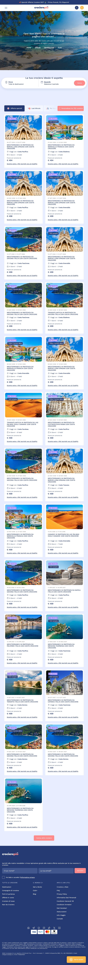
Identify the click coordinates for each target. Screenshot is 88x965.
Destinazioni (49, 48)
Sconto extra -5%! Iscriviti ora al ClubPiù (22, 164)
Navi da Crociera (8, 904)
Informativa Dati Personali (66, 897)
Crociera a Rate (62, 887)
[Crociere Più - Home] (41, 9)
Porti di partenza (8, 894)
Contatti (60, 919)
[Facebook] (39, 928)
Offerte (38, 48)
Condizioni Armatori (64, 904)
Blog (34, 894)
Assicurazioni (61, 911)
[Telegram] (33, 928)
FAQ (58, 890)
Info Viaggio (61, 915)
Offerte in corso (8, 897)
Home (29, 48)
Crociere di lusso (8, 901)
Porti (59, 48)
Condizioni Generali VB (65, 901)
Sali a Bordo (37, 887)
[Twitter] (54, 928)
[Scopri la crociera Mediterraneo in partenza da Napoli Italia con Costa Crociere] (64, 585)
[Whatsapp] (28, 928)
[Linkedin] (59, 928)
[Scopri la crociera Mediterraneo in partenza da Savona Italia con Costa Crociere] (23, 253)
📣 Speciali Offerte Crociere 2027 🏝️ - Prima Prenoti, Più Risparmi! (44, 2)
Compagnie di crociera (10, 890)
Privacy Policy (62, 894)
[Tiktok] (49, 928)
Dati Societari (62, 908)
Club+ (35, 890)
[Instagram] (44, 928)
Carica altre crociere (44, 838)
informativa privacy (27, 877)
